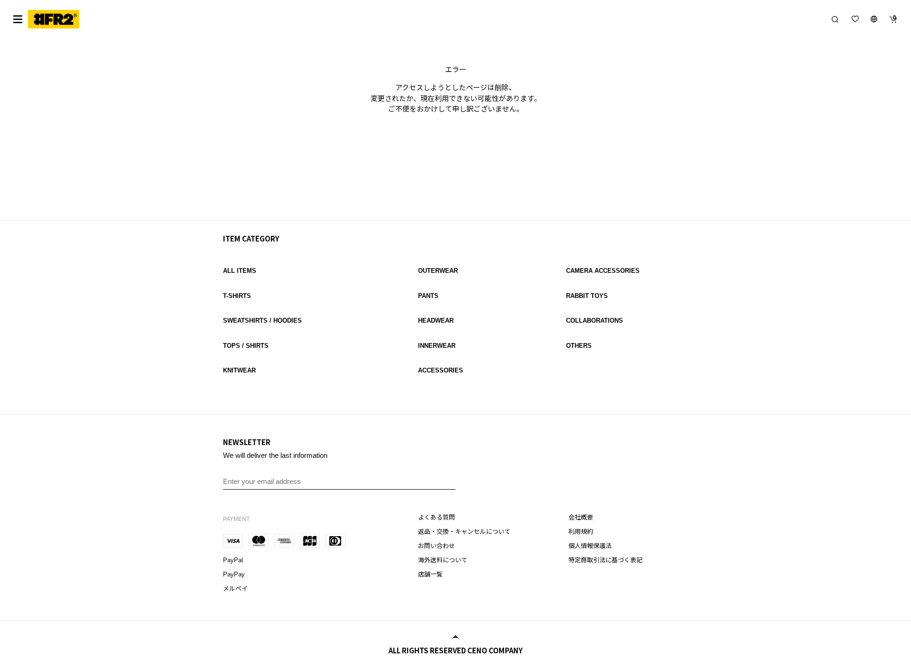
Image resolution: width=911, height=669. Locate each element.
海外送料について (442, 560)
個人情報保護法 (590, 545)
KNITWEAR (239, 370)
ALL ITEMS (239, 270)
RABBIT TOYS (587, 295)
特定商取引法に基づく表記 (605, 560)
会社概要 (580, 517)
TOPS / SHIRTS (246, 345)
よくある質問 (436, 517)
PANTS (428, 295)
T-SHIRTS (237, 295)
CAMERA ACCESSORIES (603, 270)
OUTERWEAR (438, 270)
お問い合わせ (436, 545)
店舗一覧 (430, 574)
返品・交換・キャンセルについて (464, 531)
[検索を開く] (835, 19)
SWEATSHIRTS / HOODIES (262, 320)
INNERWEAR (437, 345)
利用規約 (580, 531)
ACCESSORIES (440, 370)
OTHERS (579, 345)
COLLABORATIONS (594, 320)
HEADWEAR (436, 320)
